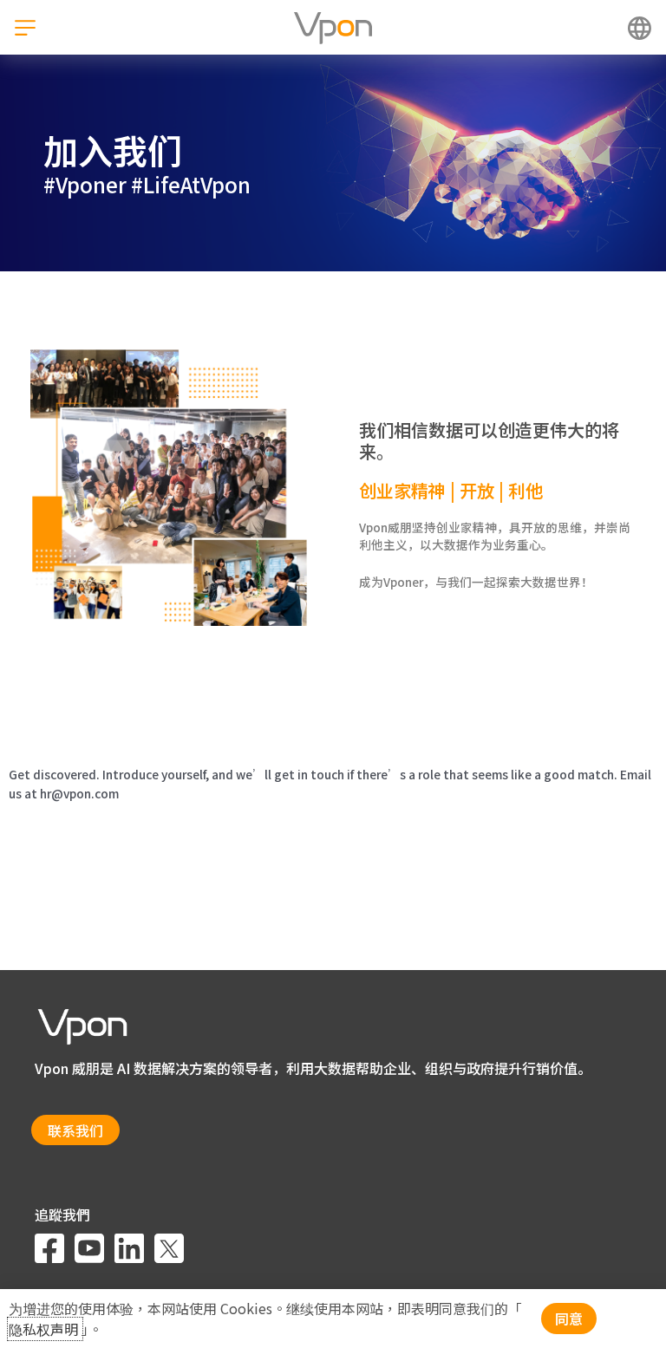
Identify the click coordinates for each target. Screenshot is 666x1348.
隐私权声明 (45, 1329)
